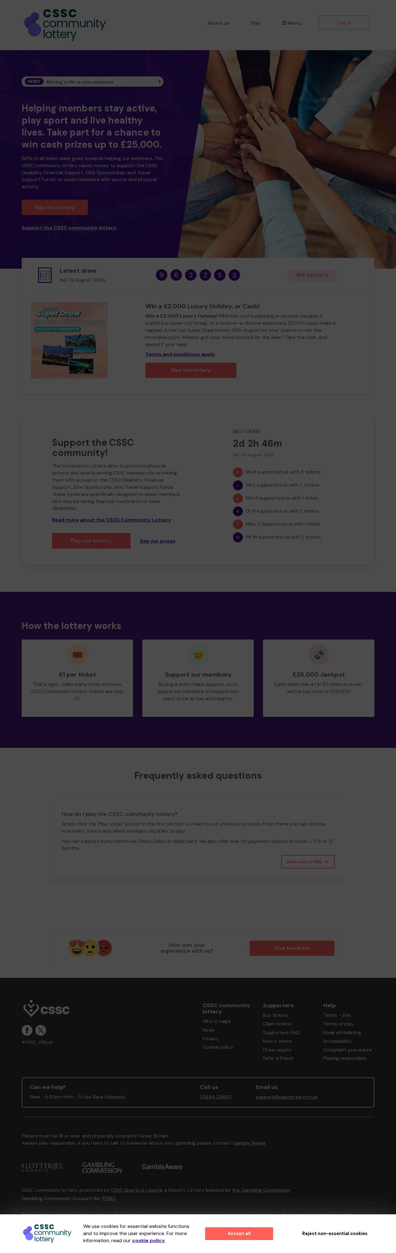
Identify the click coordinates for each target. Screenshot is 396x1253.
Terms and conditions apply (180, 354)
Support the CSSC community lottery (69, 227)
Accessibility (337, 1041)
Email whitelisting (342, 1032)
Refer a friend (278, 1058)
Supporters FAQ (281, 1032)
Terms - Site (337, 1015)
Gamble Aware (249, 1143)
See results (312, 275)
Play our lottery (54, 207)
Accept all (239, 1233)
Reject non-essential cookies (335, 1233)
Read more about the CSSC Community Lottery (111, 520)
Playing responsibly (345, 1058)
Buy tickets (275, 1015)
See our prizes (157, 541)
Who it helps (217, 1021)
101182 (108, 1198)
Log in (344, 22)
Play (255, 23)
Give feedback (292, 948)
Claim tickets (277, 1024)
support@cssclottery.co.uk (287, 1097)
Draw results (277, 1050)
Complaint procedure (347, 1050)
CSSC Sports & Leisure (136, 1190)
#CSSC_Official (37, 1042)
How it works (277, 1041)
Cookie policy (218, 1047)
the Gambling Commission (261, 1190)
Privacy (211, 1038)
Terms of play (338, 1024)
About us (218, 23)
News (209, 1030)
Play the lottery (190, 370)
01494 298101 (215, 1097)
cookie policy (148, 1240)
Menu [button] (294, 23)
